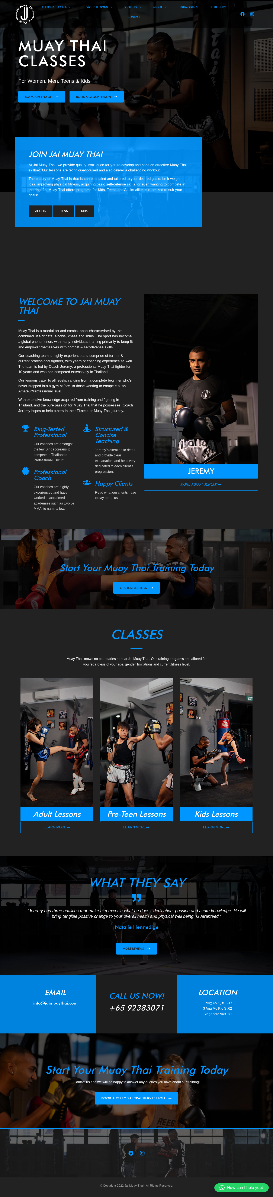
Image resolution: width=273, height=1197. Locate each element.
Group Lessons (97, 7)
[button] (241, 1187)
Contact (134, 17)
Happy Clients (113, 483)
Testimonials (187, 7)
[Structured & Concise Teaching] (87, 428)
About (157, 7)
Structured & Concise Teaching (111, 435)
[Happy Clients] (87, 482)
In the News (217, 7)
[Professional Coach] (25, 471)
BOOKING (130, 7)
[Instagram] (252, 14)
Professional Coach (50, 475)
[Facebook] (242, 14)
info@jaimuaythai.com (55, 1003)
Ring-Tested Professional (50, 432)
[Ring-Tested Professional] (25, 428)
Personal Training (56, 7)
